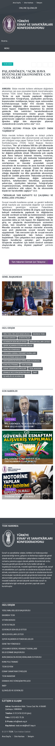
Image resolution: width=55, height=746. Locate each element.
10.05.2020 (7, 64)
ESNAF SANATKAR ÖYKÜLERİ (14, 369)
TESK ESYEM (26, 365)
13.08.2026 (10, 489)
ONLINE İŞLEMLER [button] (28, 8)
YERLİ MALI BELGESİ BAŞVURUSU (16, 334)
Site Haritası (28, 3)
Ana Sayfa (17, 3)
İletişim (39, 3)
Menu (6, 48)
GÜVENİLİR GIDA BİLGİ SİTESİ (15, 342)
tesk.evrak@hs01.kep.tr (26, 726)
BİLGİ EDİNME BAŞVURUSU (14, 357)
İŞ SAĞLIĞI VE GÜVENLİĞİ (13, 376)
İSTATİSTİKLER (24, 338)
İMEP (35, 372)
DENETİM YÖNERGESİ (11, 349)
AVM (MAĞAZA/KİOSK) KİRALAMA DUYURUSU (21, 361)
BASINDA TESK (39, 334)
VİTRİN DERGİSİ (9, 338)
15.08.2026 (10, 454)
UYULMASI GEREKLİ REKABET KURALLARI (19, 353)
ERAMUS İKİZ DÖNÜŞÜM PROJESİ (16, 372)
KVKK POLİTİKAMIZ (10, 365)
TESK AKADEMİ (35, 369)
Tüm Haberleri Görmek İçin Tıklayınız (28, 262)
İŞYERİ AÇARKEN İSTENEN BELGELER (17, 346)
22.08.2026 (10, 419)
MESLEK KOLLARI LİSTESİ (40, 342)
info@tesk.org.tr (20, 721)
